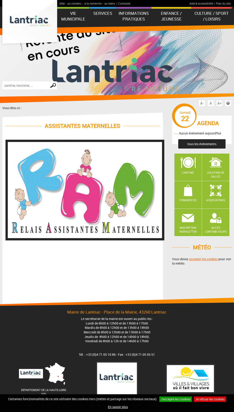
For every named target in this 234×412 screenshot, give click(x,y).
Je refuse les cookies (210, 399)
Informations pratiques (134, 16)
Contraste (124, 3)
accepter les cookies (203, 259)
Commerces (188, 200)
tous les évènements (201, 144)
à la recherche (92, 3)
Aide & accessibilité (201, 3)
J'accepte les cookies (176, 399)
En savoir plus (118, 407)
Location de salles (215, 174)
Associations (215, 200)
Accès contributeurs (216, 229)
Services (102, 13)
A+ (219, 103)
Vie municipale (73, 16)
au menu (109, 3)
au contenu (74, 3)
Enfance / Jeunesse (171, 16)
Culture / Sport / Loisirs (211, 16)
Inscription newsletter (188, 229)
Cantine (188, 172)
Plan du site (223, 3)
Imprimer (228, 103)
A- (201, 103)
